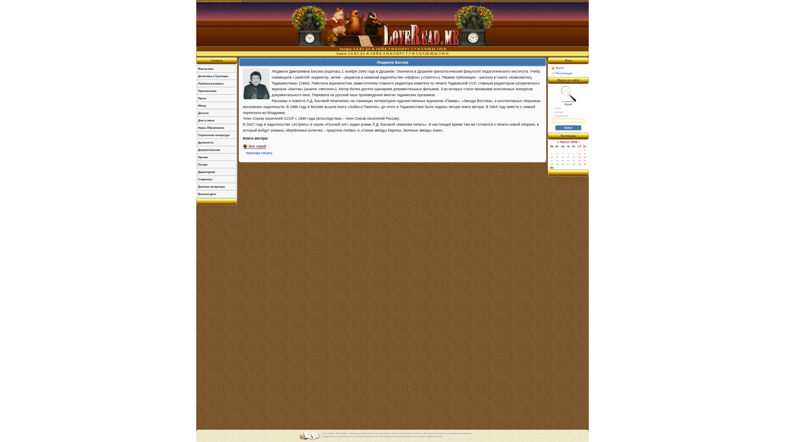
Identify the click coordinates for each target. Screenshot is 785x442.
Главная (217, 60)
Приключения (207, 91)
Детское (203, 113)
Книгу (557, 108)
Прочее (203, 157)
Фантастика (205, 69)
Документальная (209, 150)
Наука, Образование (211, 128)
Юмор (202, 105)
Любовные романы (211, 83)
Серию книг (561, 116)
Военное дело (207, 194)
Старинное (205, 179)
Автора (558, 112)
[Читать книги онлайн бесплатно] (392, 45)
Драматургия (206, 172)
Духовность (206, 142)
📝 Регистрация (562, 73)
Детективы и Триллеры (213, 76)
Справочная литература (214, 135)
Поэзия (202, 164)
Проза (202, 98)
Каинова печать (259, 153)
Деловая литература (211, 186)
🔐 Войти (558, 68)
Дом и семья (206, 120)
